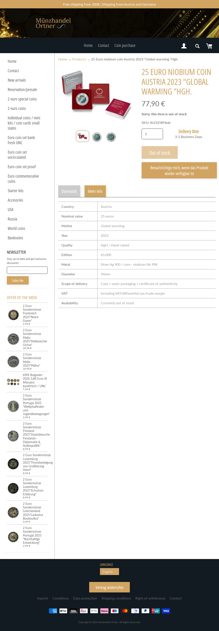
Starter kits (16, 190)
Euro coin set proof (22, 166)
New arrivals (17, 80)
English (107, 572)
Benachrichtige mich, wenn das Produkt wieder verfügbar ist (179, 170)
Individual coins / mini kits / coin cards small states (24, 123)
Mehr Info (95, 191)
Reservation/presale (22, 89)
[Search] (197, 46)
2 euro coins (17, 108)
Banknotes (15, 238)
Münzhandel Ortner (108, 622)
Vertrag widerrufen (109, 587)
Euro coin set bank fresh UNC (21, 140)
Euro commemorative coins (23, 178)
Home (88, 45)
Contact (103, 45)
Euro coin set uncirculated (17, 154)
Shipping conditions (116, 598)
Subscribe (18, 280)
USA (10, 209)
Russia (12, 219)
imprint (42, 598)
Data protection (85, 598)
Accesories (15, 200)
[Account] (184, 46)
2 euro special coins (22, 99)
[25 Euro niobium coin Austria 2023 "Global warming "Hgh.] (82, 136)
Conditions (60, 598)
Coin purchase (124, 45)
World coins (16, 228)
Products (79, 59)
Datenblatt (69, 191)
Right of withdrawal (150, 598)
